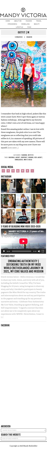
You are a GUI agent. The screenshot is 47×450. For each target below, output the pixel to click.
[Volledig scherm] (43, 251)
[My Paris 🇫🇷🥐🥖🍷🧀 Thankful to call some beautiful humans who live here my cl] (8, 216)
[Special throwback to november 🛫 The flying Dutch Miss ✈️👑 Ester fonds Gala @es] (38, 186)
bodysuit (24, 157)
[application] (23, 241)
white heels (28, 160)
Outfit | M (23, 32)
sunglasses (19, 160)
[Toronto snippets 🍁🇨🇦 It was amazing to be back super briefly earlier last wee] (8, 201)
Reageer (29, 37)
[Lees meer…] (13, 147)
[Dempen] (39, 251)
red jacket (38, 157)
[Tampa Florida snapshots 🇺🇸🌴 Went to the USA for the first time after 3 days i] (38, 216)
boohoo (31, 157)
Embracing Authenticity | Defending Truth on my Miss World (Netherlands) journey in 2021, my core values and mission (24, 266)
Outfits (31, 155)
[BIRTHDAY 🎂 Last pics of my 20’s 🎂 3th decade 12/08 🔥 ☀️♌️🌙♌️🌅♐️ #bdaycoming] (38, 201)
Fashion (24, 155)
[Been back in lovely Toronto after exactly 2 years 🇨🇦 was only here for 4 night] (23, 201)
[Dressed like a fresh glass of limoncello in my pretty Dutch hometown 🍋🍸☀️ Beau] (8, 186)
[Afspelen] (4, 251)
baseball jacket (14, 157)
